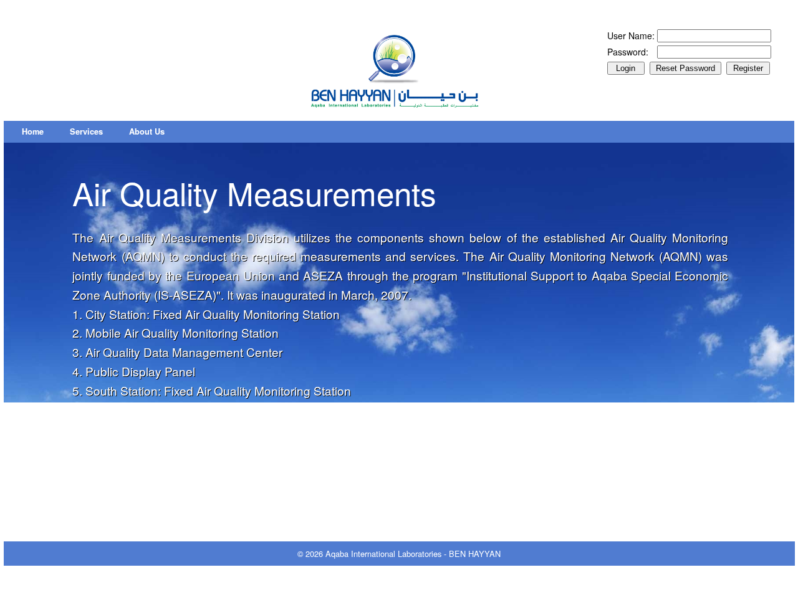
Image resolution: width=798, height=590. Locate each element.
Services (86, 131)
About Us (147, 131)
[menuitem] (33, 131)
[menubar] (93, 131)
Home (33, 131)
